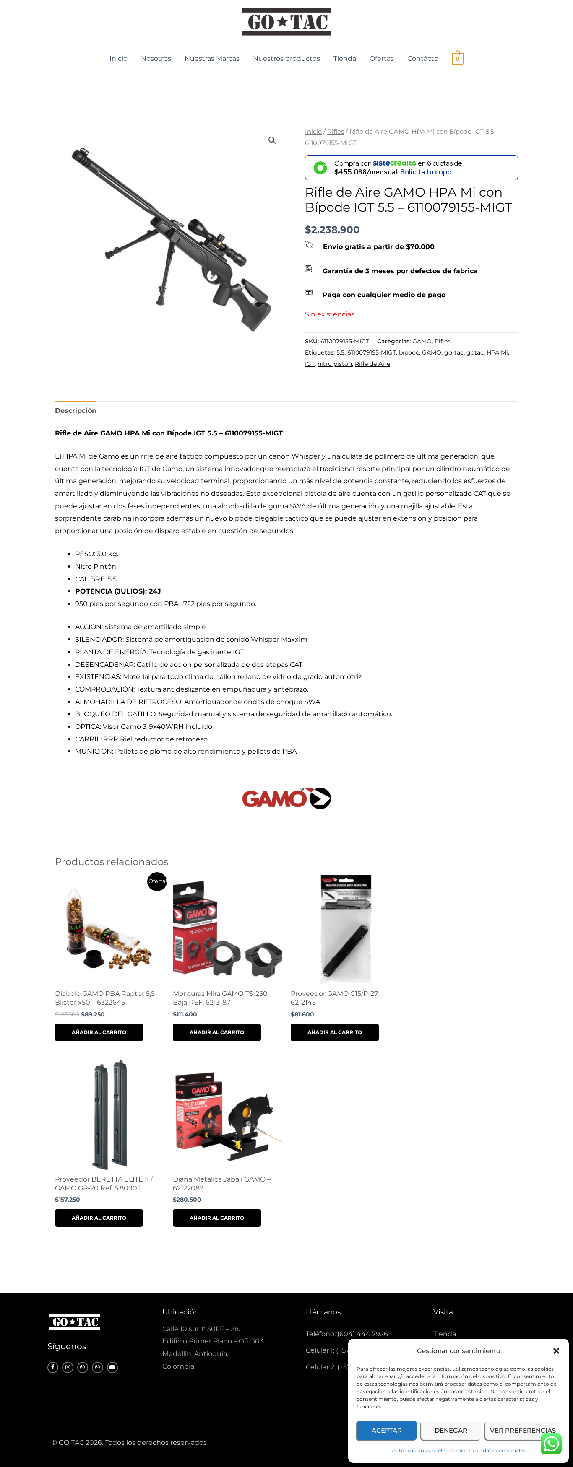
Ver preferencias (523, 1430)
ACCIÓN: (89, 627)
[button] (556, 1351)
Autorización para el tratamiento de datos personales (459, 1450)
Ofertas (382, 58)
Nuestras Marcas (212, 58)
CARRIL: (89, 739)
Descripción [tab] (75, 411)
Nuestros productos (286, 58)
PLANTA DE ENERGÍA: (112, 652)
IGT (310, 364)
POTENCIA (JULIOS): (112, 591)
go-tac (454, 352)
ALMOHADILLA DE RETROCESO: (129, 702)
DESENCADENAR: (106, 665)
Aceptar (387, 1430)
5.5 (340, 352)
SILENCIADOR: (100, 639)
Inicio (118, 58)
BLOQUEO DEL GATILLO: (117, 714)
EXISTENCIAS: (99, 677)
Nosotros (156, 58)
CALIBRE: (91, 579)
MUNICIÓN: (95, 751)
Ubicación (180, 1312)
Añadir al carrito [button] (99, 1032)
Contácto (422, 58)
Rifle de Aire (372, 364)
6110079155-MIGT (371, 352)
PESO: (86, 554)
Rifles (335, 131)
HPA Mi (497, 352)
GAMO (422, 341)
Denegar (451, 1430)
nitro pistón (335, 364)
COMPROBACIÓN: (105, 689)
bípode (409, 352)
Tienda (344, 58)
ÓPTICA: (89, 727)
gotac (475, 352)
